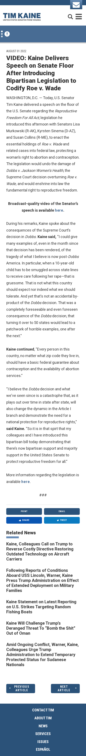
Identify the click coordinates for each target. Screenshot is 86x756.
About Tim (43, 718)
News (43, 726)
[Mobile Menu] (79, 15)
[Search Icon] (70, 15)
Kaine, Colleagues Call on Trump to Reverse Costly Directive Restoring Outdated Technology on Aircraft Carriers (39, 551)
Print (24, 511)
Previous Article (21, 688)
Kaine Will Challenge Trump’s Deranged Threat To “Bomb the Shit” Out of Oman (40, 628)
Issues (43, 741)
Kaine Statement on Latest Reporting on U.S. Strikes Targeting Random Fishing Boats (41, 606)
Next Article (64, 688)
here (59, 210)
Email (62, 511)
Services (43, 733)
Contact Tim (43, 710)
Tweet (63, 520)
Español (43, 749)
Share (25, 520)
